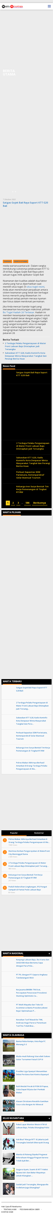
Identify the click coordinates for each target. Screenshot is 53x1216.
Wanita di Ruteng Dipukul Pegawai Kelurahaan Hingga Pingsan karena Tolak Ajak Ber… (32, 1157)
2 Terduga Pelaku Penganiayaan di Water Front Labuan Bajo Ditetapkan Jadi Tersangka (25, 346)
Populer (14, 833)
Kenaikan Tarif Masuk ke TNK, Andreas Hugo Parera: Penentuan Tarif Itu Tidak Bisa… (31, 1022)
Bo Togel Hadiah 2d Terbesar (18, 312)
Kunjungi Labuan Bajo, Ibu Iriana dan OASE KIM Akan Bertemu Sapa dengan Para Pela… (32, 962)
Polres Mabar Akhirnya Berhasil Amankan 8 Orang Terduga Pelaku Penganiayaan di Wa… (31, 765)
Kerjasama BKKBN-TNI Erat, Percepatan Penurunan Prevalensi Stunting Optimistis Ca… (31, 992)
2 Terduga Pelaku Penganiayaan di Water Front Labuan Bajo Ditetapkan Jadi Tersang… (32, 705)
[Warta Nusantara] (12, 6)
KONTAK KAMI (7, 1212)
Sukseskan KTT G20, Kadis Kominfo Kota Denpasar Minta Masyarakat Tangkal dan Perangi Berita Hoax (26, 356)
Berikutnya (39, 502)
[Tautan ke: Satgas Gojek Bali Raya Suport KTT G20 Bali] (26, 234)
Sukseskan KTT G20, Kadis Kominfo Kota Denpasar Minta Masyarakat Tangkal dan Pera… (31, 720)
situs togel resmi (35, 286)
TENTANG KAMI (10, 1209)
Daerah (7, 261)
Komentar (39, 833)
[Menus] (49, 6)
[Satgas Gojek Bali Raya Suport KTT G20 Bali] (45, 275)
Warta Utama (20, 261)
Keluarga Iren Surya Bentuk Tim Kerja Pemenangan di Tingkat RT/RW (32, 489)
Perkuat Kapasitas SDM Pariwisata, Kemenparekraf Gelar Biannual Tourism (30, 475)
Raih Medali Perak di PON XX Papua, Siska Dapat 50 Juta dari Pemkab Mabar (32, 1089)
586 (27, 502)
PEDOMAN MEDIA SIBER (30, 1209)
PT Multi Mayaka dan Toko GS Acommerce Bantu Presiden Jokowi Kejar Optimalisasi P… (31, 1007)
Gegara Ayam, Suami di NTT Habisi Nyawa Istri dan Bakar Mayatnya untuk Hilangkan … (32, 1172)
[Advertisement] (26, 39)
